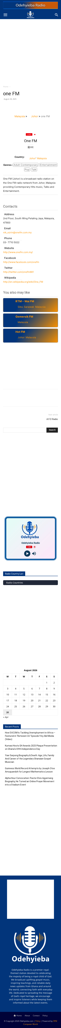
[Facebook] (6, 106)
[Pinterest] (21, 106)
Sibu (20, 307)
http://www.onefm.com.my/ (18, 252)
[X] (13, 106)
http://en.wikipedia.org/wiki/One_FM (23, 281)
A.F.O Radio (52, 419)
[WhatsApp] (28, 106)
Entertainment (48, 164)
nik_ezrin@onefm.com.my (17, 232)
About (27, 1015)
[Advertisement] (30, 51)
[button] (5, 15)
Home (5, 86)
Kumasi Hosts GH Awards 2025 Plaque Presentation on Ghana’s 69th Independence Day (31, 747)
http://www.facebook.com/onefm (21, 262)
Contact (36, 1015)
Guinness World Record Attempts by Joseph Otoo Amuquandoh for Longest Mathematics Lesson (30, 770)
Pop (27, 169)
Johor (34, 116)
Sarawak (29, 307)
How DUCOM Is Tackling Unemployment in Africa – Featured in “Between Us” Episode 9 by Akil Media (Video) (30, 735)
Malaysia (20, 116)
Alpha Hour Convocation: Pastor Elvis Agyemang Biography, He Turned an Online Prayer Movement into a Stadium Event (29, 781)
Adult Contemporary (26, 164)
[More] (35, 106)
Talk (34, 169)
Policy (45, 1015)
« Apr (6, 717)
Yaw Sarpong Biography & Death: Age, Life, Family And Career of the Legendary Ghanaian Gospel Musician (29, 758)
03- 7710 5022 (11, 242)
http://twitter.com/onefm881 (18, 271)
